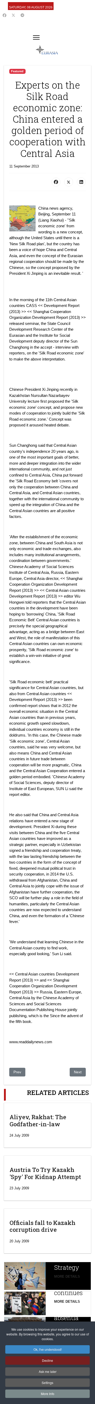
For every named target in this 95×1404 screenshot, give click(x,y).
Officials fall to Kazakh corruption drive (42, 1226)
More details (67, 1276)
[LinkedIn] (81, 181)
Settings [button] (47, 1382)
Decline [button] (47, 1360)
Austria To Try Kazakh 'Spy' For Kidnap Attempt (45, 1173)
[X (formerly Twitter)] (68, 181)
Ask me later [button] (47, 1371)
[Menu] (36, 37)
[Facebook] (4, 15)
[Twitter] (13, 15)
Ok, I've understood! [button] (48, 1349)
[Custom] (22, 15)
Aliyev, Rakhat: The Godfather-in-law (38, 1120)
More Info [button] (47, 1393)
